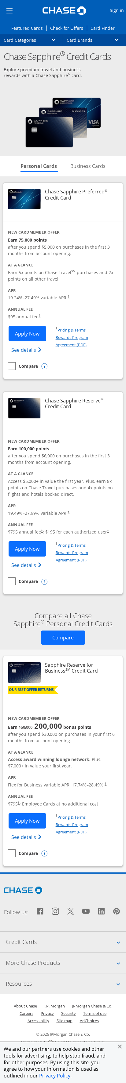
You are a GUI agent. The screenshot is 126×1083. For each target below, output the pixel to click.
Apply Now (30, 333)
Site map (64, 1020)
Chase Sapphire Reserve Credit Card (80, 404)
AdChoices (89, 1020)
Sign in (117, 10)
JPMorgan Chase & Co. (92, 1006)
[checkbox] (23, 366)
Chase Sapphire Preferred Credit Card (80, 194)
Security (68, 1013)
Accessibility (38, 1020)
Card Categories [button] (33, 40)
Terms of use (94, 1013)
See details (27, 349)
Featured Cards (28, 28)
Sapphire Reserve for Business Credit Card (80, 668)
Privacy (47, 1013)
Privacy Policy (54, 1075)
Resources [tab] (66, 983)
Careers (26, 1013)
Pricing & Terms (71, 330)
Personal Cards (39, 166)
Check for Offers (68, 28)
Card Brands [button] (96, 40)
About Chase (25, 1006)
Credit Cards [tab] (66, 941)
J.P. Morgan (54, 1006)
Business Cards (88, 166)
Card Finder (104, 28)
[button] (119, 1046)
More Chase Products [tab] (66, 962)
